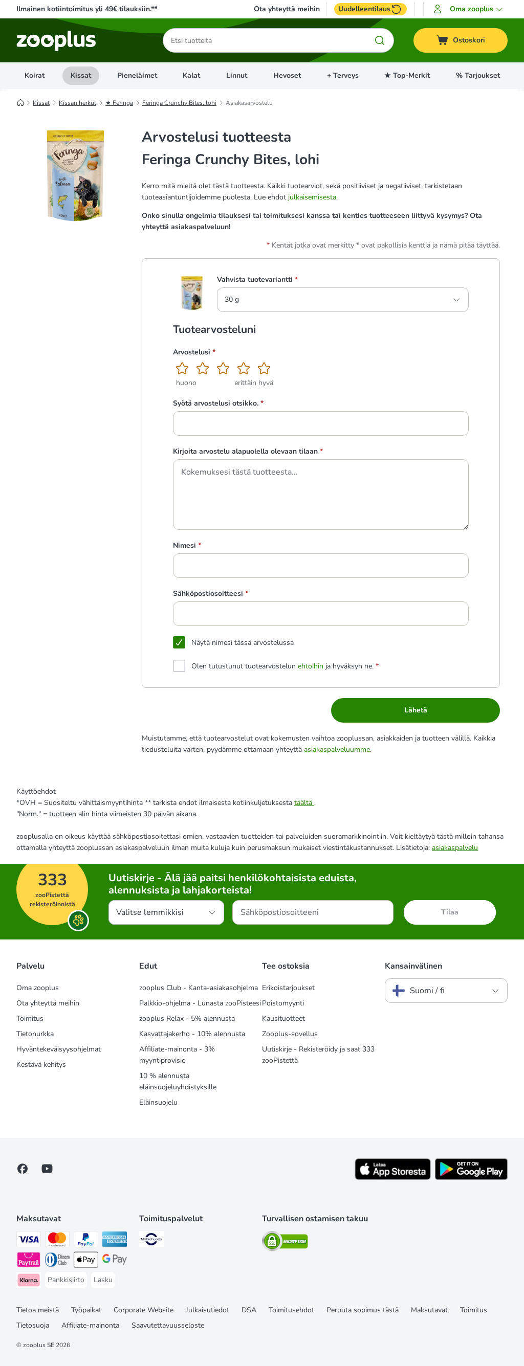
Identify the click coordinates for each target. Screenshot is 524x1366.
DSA (249, 1310)
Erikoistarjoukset (288, 988)
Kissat (81, 75)
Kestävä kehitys (41, 1064)
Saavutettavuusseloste (168, 1325)
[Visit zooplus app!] (393, 1177)
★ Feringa (119, 103)
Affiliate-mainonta (90, 1325)
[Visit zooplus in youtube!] (47, 1168)
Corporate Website (143, 1310)
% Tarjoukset (478, 75)
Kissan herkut (77, 103)
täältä (304, 803)
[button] (469, 9)
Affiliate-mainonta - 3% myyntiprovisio (177, 1054)
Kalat (191, 75)
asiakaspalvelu (455, 848)
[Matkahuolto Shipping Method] (151, 1241)
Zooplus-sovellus (290, 1034)
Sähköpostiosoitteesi (210, 593)
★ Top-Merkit (407, 75)
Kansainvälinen (413, 966)
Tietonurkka (35, 1034)
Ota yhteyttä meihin (287, 9)
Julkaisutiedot (207, 1310)
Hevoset (287, 75)
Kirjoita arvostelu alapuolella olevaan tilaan (248, 451)
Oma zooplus (37, 988)
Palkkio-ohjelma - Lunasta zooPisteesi (200, 1003)
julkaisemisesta (312, 197)
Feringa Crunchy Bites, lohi (179, 103)
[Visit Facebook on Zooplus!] (22, 1168)
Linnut (236, 75)
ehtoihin (310, 666)
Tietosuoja (32, 1325)
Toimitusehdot (291, 1310)
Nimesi (187, 545)
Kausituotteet (283, 1018)
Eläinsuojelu (158, 1102)
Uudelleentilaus (364, 9)
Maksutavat (429, 1310)
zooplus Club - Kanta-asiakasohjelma (198, 988)
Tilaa (449, 912)
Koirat (35, 75)
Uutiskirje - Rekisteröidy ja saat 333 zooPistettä (318, 1054)
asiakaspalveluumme (337, 749)
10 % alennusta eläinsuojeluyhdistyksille (177, 1081)
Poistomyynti (283, 1003)
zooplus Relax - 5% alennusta (187, 1018)
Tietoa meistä (37, 1310)
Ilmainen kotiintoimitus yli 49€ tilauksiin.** (86, 9)
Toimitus (29, 1018)
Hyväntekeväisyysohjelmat (58, 1049)
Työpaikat (86, 1310)
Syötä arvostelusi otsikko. (218, 403)
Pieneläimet (137, 75)
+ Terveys (343, 75)
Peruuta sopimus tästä (362, 1310)
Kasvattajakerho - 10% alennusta (192, 1034)
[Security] (285, 1243)
